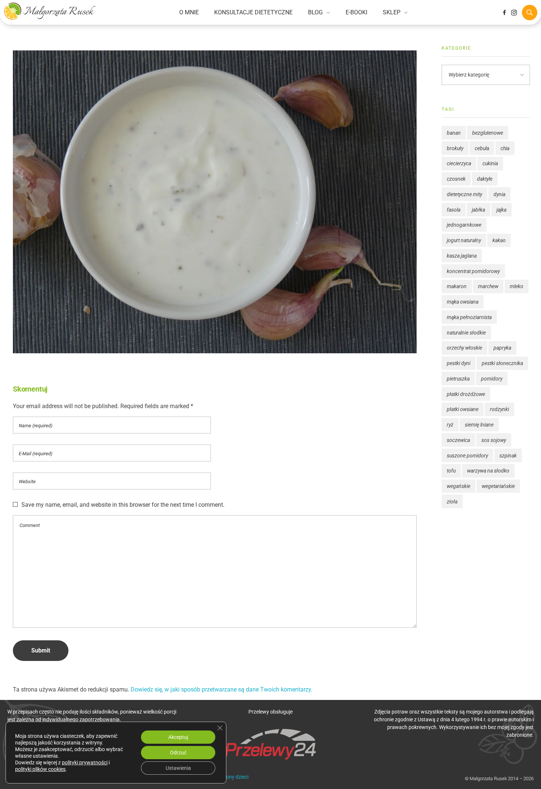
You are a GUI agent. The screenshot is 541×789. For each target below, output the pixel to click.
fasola (453, 210)
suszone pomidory (467, 456)
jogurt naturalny (464, 240)
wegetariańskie (498, 486)
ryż (450, 425)
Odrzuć (178, 753)
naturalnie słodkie (466, 333)
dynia (499, 194)
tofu (451, 471)
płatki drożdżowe (466, 394)
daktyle (484, 179)
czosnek (456, 179)
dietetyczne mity (464, 194)
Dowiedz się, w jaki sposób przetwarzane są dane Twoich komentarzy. (221, 689)
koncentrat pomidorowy (473, 271)
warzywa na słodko (488, 471)
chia (505, 148)
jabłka (478, 210)
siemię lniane (479, 425)
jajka (501, 210)
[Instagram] (514, 12)
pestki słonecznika (502, 363)
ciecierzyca (459, 163)
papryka (502, 348)
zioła (452, 502)
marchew (488, 286)
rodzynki (499, 409)
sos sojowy (493, 440)
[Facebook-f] (504, 12)
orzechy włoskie (464, 348)
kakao (499, 240)
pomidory (491, 379)
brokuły (455, 148)
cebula (482, 148)
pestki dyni (458, 363)
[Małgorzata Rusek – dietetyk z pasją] (50, 11)
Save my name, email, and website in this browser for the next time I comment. (122, 504)
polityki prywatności (84, 762)
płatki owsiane (462, 409)
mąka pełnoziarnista (469, 317)
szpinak (508, 456)
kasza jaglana (462, 256)
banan (454, 133)
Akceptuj (178, 737)
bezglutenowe (487, 133)
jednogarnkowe (464, 225)
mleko (516, 286)
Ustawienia (178, 768)
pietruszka (458, 379)
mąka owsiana (462, 302)
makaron (457, 286)
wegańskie (458, 486)
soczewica (458, 440)
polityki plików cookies (40, 769)
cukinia (490, 163)
